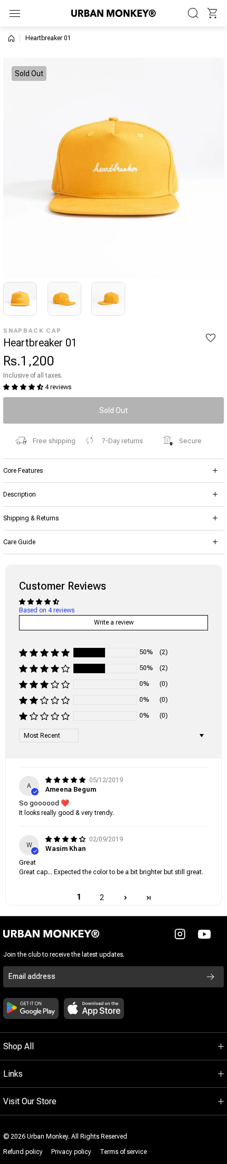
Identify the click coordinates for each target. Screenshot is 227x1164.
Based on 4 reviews (46, 610)
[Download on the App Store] (94, 1008)
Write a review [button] (114, 622)
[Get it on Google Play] (31, 1008)
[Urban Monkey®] (113, 13)
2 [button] (102, 897)
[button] (212, 13)
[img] (66, 780)
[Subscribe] (210, 976)
